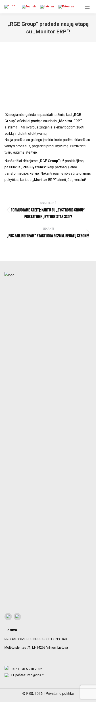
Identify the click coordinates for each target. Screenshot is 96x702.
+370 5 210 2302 (30, 669)
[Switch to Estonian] (66, 7)
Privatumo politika (60, 693)
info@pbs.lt (35, 675)
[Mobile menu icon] (87, 6)
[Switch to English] (29, 7)
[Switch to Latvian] (47, 7)
